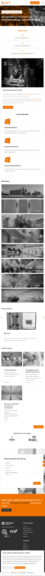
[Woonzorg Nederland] (33, 439)
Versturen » (37, 483)
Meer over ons (7, 107)
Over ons (25, 526)
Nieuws (24, 543)
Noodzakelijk (7, 572)
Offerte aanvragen (35, 2)
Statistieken (23, 572)
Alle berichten (38, 426)
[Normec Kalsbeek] (6, 3)
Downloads (25, 536)
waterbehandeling (26, 94)
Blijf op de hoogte (6, 510)
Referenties (25, 545)
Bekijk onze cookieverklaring (30, 563)
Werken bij (25, 547)
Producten (25, 534)
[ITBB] (11, 439)
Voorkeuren (15, 572)
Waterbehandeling (27, 528)
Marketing (31, 572)
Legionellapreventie (34, 98)
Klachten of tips (26, 550)
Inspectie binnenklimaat (28, 532)
